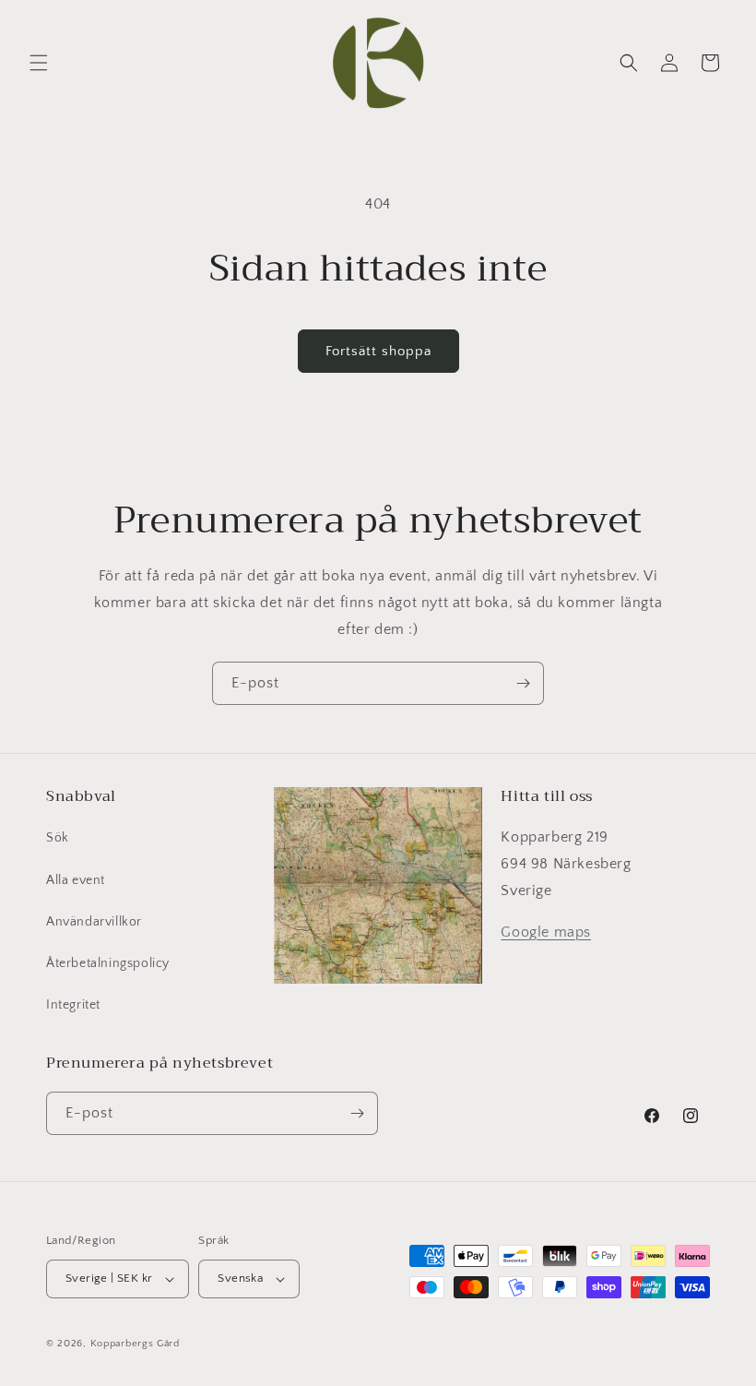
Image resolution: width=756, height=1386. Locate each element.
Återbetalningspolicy (108, 963)
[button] (38, 62)
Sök (57, 837)
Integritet (73, 1005)
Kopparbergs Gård (135, 1343)
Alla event (75, 880)
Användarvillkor (94, 921)
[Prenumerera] (522, 683)
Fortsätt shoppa (378, 351)
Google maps (546, 932)
